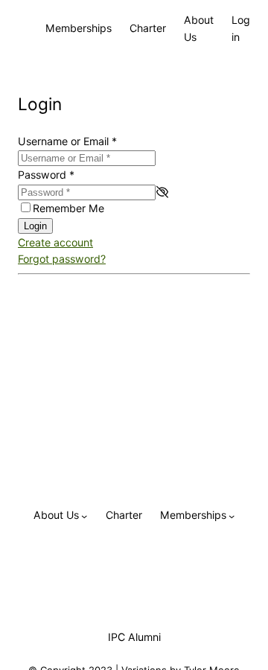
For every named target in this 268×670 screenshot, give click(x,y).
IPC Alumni (134, 637)
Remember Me (68, 208)
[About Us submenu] (84, 515)
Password (46, 174)
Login (35, 226)
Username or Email (67, 141)
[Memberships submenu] (231, 515)
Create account (55, 242)
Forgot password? (62, 258)
